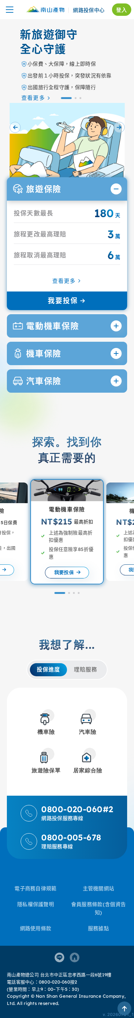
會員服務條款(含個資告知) (98, 908)
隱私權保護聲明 (35, 904)
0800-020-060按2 (58, 982)
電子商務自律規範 (35, 888)
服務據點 (98, 928)
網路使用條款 (36, 928)
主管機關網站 (98, 888)
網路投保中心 (88, 10)
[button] (66, 98)
